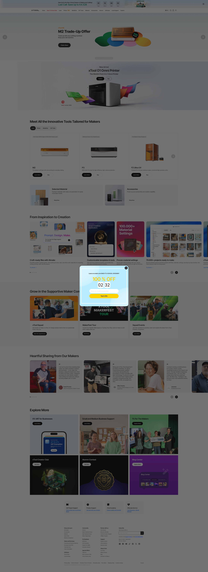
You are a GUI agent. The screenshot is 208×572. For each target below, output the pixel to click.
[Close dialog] (126, 268)
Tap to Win (104, 296)
